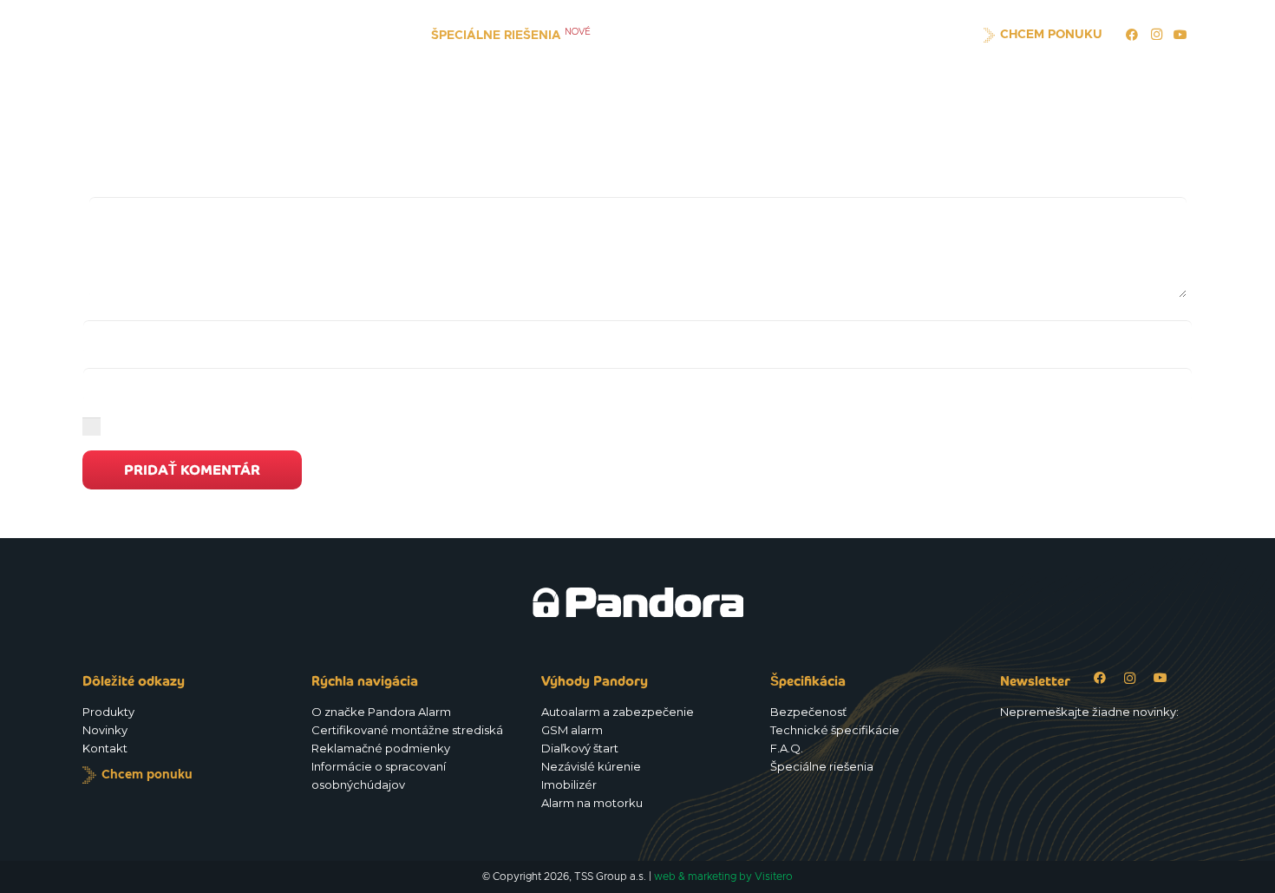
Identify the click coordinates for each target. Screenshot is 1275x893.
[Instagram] (1156, 35)
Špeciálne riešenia (821, 766)
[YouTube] (1180, 35)
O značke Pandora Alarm (381, 712)
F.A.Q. (786, 748)
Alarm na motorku (592, 803)
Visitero (774, 876)
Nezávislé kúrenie (591, 766)
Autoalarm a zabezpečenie (617, 712)
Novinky (105, 730)
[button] (392, 35)
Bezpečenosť (808, 712)
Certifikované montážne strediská (407, 730)
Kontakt (105, 748)
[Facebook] (1132, 35)
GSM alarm (572, 730)
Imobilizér (569, 784)
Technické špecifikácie (834, 730)
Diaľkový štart (579, 748)
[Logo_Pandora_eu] (157, 34)
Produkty (108, 712)
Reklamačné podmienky (380, 748)
